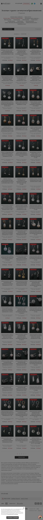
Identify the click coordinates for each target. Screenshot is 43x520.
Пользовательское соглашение (12, 514)
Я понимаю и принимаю (12, 517)
